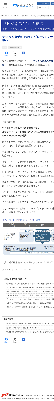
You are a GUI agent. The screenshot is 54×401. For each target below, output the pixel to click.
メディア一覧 (6, 398)
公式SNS (15, 398)
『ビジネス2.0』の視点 (28, 16)
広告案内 (23, 398)
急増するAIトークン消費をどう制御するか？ (23, 328)
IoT (4, 47)
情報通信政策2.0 (15, 47)
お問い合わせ (33, 398)
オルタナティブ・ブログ (9, 16)
